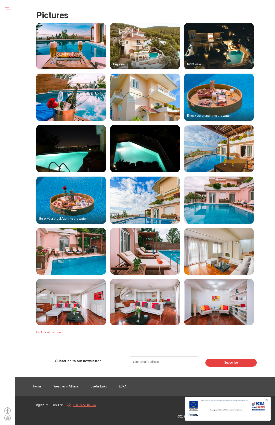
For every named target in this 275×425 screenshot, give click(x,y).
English (39, 405)
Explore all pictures (49, 332)
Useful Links (99, 386)
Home (37, 386)
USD (56, 405)
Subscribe (231, 362)
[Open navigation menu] (8, 8)
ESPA (123, 386)
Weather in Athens (66, 386)
